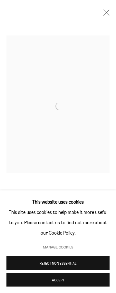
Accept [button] (58, 280)
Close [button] (105, 14)
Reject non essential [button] (58, 263)
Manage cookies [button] (58, 247)
